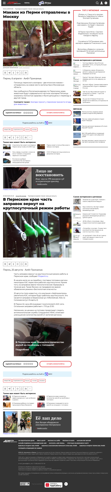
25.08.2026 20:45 (8, 196)
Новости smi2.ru (10, 189)
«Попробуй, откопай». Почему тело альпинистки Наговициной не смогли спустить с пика (95, 230)
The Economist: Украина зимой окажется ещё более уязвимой (92, 112)
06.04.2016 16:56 (8, 9)
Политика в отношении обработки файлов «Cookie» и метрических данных (39, 470)
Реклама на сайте (54, 440)
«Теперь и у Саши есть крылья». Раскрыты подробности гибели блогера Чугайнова (90, 16)
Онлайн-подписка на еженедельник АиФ (32, 443)
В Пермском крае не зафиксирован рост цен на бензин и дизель (24, 398)
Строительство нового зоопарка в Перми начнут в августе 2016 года (24, 146)
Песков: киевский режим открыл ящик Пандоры (93, 119)
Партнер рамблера (37, 484)
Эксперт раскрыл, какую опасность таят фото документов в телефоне (94, 141)
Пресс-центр (41, 440)
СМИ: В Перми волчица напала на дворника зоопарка (58, 153)
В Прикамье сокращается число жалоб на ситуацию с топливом (57, 404)
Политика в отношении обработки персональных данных (34, 468)
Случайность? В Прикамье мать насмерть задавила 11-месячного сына (91, 42)
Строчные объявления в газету (78, 443)
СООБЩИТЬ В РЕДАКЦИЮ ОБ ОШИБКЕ (30, 448)
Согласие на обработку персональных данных (31, 467)
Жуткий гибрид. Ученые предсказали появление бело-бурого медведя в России (95, 86)
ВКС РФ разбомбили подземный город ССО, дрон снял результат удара (93, 135)
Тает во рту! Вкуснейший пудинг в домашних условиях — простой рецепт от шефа (94, 93)
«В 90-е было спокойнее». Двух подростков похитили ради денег (94, 222)
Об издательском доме (26, 440)
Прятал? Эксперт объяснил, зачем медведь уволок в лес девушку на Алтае (94, 79)
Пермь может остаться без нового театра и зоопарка (58, 146)
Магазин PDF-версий (84, 440)
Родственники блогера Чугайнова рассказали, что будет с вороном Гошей (90, 25)
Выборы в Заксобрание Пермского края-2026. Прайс (59, 445)
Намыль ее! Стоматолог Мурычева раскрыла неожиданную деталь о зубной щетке (94, 215)
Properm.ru (43, 276)
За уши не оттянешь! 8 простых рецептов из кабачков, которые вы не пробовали (95, 100)
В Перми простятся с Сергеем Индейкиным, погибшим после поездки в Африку (90, 34)
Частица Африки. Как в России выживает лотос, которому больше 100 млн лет (94, 64)
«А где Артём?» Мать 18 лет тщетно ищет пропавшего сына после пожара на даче (94, 237)
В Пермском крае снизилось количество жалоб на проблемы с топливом (40, 343)
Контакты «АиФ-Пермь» (57, 443)
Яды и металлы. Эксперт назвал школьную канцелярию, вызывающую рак (93, 208)
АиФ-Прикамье (24, 67)
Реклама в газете (68, 440)
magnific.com (7, 259)
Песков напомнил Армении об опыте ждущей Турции (94, 126)
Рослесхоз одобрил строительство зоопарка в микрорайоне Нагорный (21, 160)
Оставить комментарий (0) (55, 112)
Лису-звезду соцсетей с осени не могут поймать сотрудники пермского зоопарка (23, 153)
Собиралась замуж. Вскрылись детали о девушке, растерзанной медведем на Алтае (94, 71)
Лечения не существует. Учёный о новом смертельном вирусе (94, 200)
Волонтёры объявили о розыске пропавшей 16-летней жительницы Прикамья (91, 51)
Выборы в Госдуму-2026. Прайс (28, 445)
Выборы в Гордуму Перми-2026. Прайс (92, 445)
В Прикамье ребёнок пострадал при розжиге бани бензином (23, 404)
